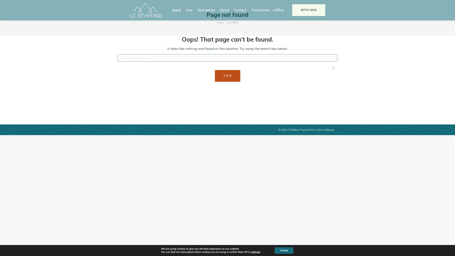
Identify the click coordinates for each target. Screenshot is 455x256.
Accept (284, 250)
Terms (320, 129)
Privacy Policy (307, 129)
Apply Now (309, 10)
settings (255, 252)
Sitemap (329, 129)
